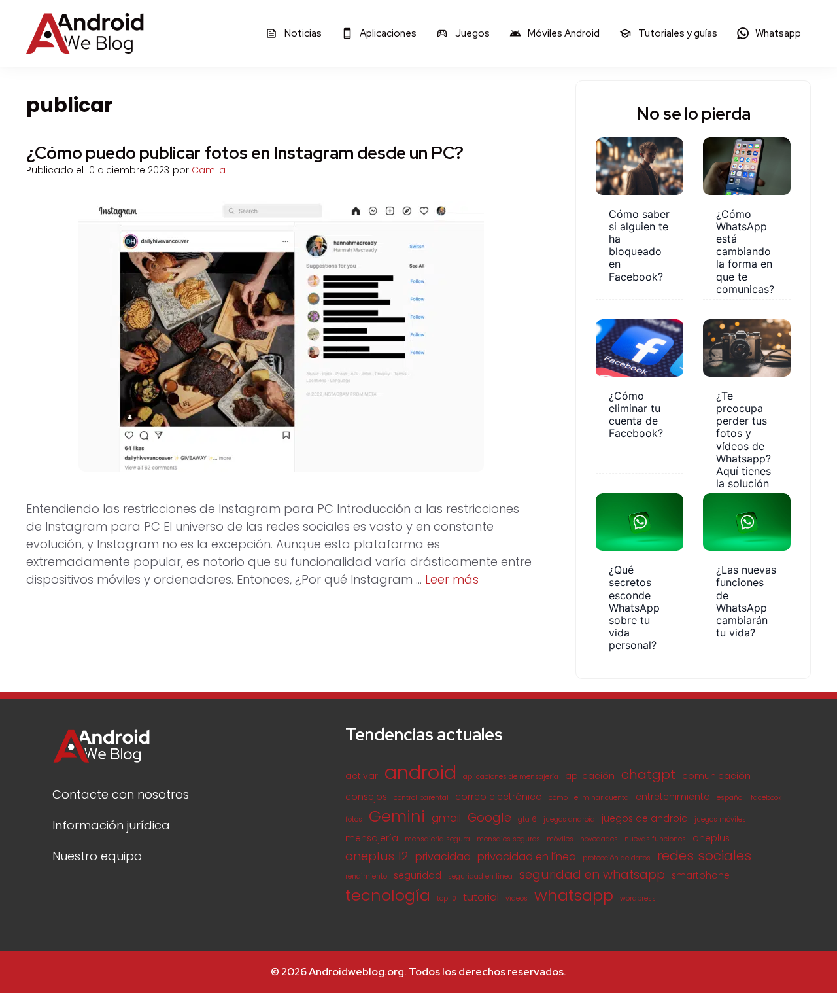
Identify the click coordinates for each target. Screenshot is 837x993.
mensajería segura (437, 839)
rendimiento (366, 876)
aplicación (590, 776)
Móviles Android (563, 33)
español (730, 798)
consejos (366, 797)
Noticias (302, 33)
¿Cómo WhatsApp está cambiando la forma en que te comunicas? (745, 251)
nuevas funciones (655, 839)
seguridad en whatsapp (592, 874)
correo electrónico (498, 797)
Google (489, 817)
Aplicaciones (387, 33)
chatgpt (648, 774)
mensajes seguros (508, 839)
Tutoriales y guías (676, 33)
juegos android (569, 819)
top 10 (446, 898)
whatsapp (573, 895)
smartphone (701, 875)
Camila (209, 170)
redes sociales (704, 855)
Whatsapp (777, 33)
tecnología (387, 895)
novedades (599, 839)
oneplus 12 (377, 856)
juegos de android (645, 818)
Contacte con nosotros (120, 794)
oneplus (711, 838)
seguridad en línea (480, 876)
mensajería (371, 838)
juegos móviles (720, 819)
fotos (353, 819)
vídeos (516, 898)
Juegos (471, 33)
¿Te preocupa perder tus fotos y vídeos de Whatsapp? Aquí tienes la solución (743, 439)
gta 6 (527, 819)
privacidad (443, 856)
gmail (446, 818)
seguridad (417, 875)
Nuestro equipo (97, 856)
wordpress (638, 898)
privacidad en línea (526, 856)
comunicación (716, 776)
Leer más (452, 579)
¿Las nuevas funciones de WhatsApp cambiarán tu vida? (746, 601)
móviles (560, 839)
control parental (421, 798)
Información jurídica (111, 825)
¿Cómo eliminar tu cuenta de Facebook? (636, 414)
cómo (558, 798)
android (420, 772)
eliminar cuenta (601, 798)
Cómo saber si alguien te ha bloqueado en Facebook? (639, 245)
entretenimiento (673, 797)
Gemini (397, 816)
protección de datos (617, 858)
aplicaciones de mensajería (510, 777)
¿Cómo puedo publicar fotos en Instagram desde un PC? (245, 153)
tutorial (481, 897)
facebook (766, 798)
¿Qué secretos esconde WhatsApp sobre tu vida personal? (634, 607)
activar (361, 776)
